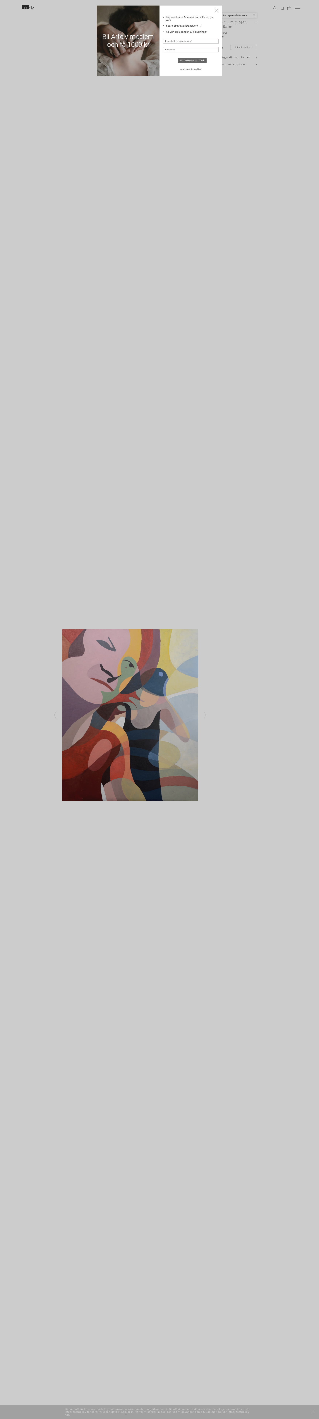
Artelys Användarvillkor (190, 69)
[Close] (217, 10)
